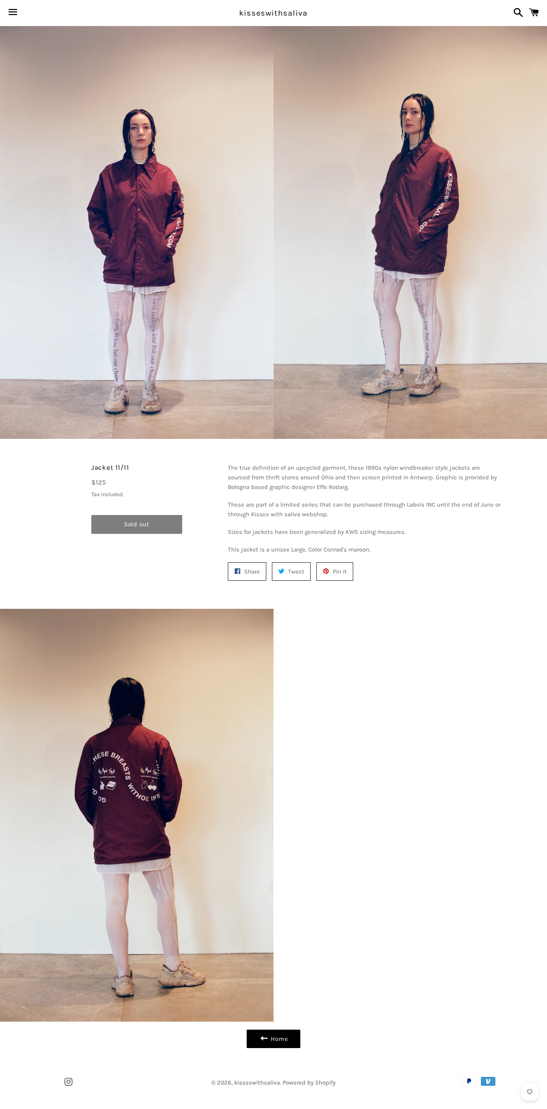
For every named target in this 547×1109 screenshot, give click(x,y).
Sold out (136, 524)
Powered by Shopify (309, 1082)
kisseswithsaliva (273, 13)
